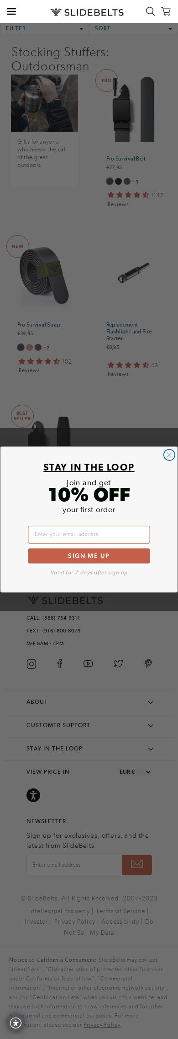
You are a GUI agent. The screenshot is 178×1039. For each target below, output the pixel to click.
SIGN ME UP (89, 555)
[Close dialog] (169, 455)
